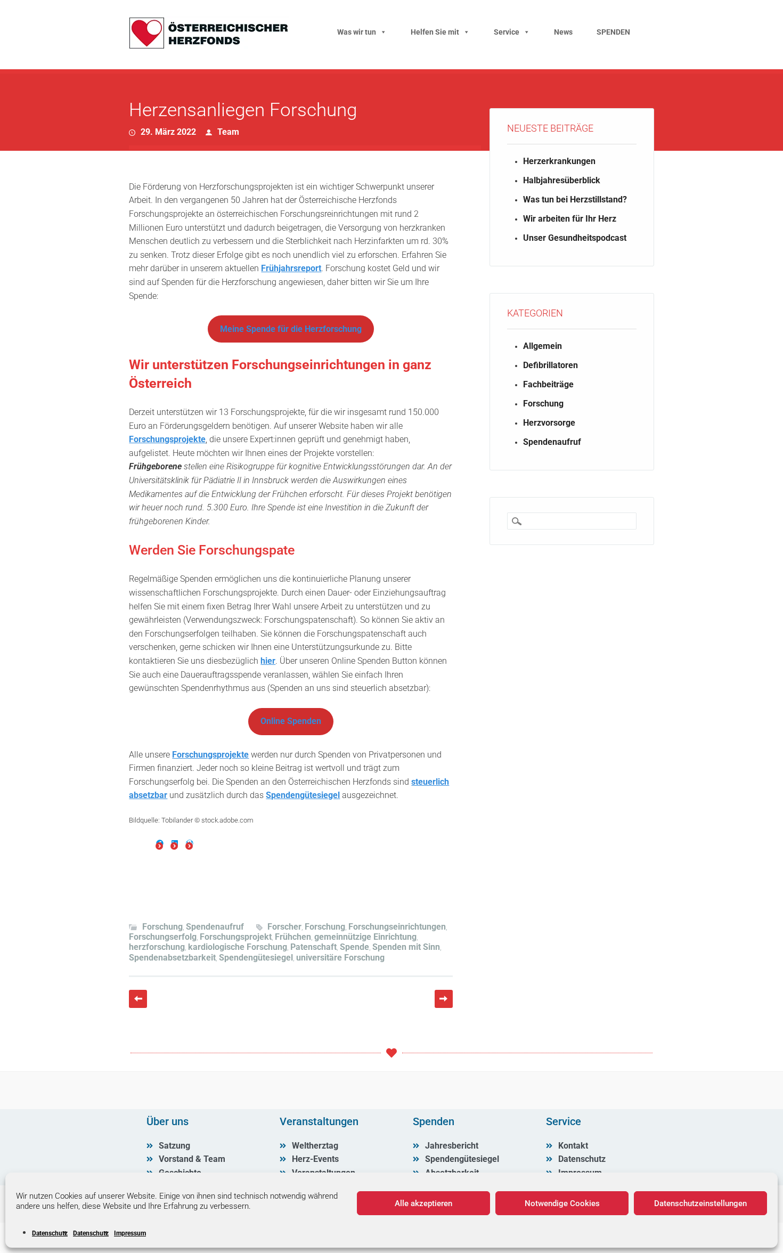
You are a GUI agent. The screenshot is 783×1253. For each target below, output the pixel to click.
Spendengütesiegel (303, 795)
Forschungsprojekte (167, 439)
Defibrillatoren (550, 365)
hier (267, 661)
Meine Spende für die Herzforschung (291, 329)
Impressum (130, 1233)
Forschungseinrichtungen (397, 927)
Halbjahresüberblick (561, 180)
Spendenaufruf (215, 927)
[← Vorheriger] (138, 999)
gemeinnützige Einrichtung (365, 937)
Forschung (162, 927)
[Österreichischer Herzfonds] (209, 46)
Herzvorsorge (549, 423)
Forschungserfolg (163, 937)
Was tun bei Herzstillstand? (575, 199)
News (563, 32)
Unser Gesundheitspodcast (574, 238)
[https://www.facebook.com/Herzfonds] (160, 843)
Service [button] (506, 32)
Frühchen (293, 937)
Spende (354, 947)
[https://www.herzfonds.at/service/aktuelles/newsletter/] (189, 843)
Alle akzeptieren (423, 1203)
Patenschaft (313, 947)
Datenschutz (50, 1233)
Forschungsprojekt (236, 937)
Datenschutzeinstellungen (700, 1203)
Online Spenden (290, 721)
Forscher (284, 927)
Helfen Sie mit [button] (435, 32)
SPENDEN (613, 32)
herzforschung (157, 947)
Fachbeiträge (548, 384)
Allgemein (542, 346)
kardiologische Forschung (237, 947)
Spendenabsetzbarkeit (172, 958)
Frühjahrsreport (291, 268)
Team (228, 132)
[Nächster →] (444, 999)
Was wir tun (356, 32)
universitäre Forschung (340, 958)
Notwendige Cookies (562, 1203)
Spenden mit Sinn (406, 947)
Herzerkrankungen (559, 161)
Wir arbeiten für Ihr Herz (569, 219)
